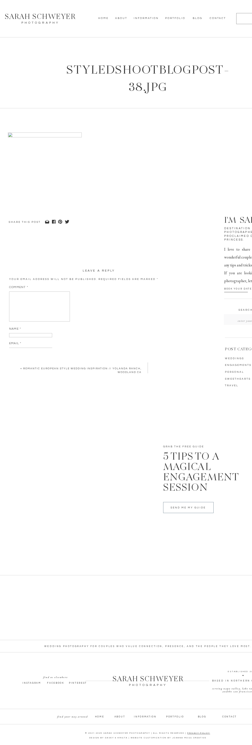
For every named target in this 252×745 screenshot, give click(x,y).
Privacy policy (198, 733)
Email (15, 343)
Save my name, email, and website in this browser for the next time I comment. (82, 377)
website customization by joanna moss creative (168, 738)
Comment (18, 287)
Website (16, 357)
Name (15, 328)
